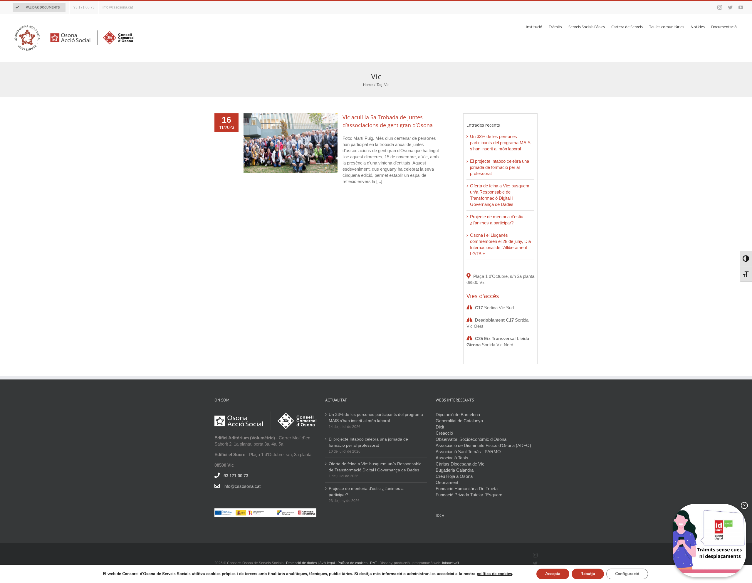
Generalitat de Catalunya (459, 420)
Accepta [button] (552, 574)
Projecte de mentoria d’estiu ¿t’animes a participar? (366, 491)
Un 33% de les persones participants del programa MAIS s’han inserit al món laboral (500, 142)
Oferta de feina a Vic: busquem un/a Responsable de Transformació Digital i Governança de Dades (375, 466)
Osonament (447, 482)
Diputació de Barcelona (458, 414)
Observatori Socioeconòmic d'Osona (471, 439)
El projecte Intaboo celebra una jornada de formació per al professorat (499, 167)
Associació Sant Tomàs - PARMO (468, 451)
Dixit (440, 426)
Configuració (627, 574)
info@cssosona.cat (242, 486)
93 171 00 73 (236, 475)
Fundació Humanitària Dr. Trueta (467, 488)
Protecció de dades (301, 563)
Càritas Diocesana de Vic (460, 463)
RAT (373, 563)
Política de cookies (352, 563)
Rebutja (587, 574)
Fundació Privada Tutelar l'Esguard (469, 494)
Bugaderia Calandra (455, 470)
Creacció (444, 433)
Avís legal (327, 563)
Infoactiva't (450, 563)
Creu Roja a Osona (454, 476)
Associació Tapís (452, 457)
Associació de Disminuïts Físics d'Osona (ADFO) (483, 445)
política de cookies (494, 574)
